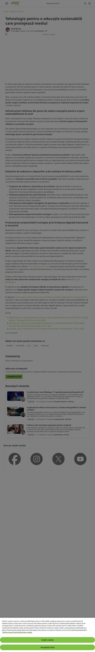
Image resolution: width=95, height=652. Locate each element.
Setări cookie (47, 640)
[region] (47, 635)
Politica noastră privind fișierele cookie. (17, 632)
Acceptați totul (47, 647)
